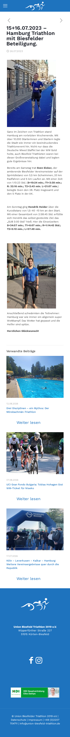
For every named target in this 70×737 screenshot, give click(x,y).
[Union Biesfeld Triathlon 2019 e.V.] (35, 6)
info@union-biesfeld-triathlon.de (40, 723)
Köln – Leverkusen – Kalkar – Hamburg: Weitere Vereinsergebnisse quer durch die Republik (32, 564)
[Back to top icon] (62, 729)
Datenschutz (18, 719)
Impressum (35, 719)
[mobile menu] (5, 6)
